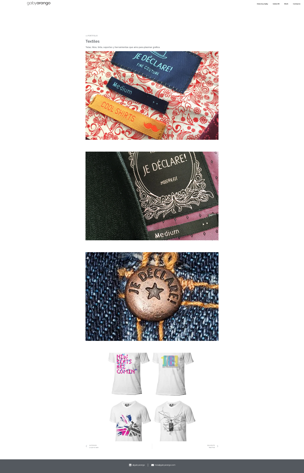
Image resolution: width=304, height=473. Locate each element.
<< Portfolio (92, 36)
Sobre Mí (276, 4)
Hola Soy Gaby (262, 4)
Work (286, 4)
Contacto (296, 4)
